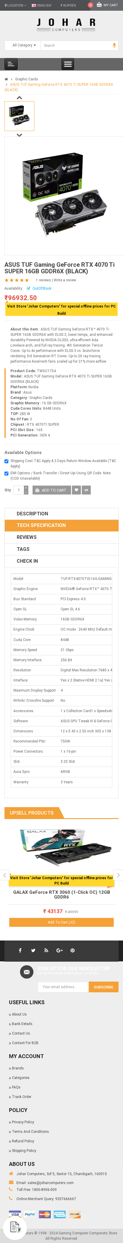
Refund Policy (23, 1141)
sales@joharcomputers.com (50, 1183)
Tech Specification (41, 525)
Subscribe (103, 987)
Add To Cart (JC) (61, 922)
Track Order (21, 1097)
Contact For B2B (25, 1043)
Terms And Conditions (30, 1132)
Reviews (27, 537)
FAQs (16, 1087)
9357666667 (65, 1199)
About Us (19, 1014)
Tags (23, 549)
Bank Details (22, 1024)
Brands (18, 1068)
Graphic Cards (26, 79)
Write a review (65, 280)
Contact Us (21, 1033)
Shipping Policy (24, 1151)
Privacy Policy (23, 1122)
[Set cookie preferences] (15, 1228)
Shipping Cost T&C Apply (30, 461)
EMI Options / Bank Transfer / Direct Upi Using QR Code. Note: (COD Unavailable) (60, 476)
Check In (27, 561)
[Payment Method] (15, 1214)
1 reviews (43, 280)
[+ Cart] (108, 838)
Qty (7, 490)
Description (32, 514)
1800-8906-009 (44, 1190)
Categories (21, 1078)
